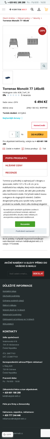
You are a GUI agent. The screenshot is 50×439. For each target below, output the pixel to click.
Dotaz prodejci (31, 148)
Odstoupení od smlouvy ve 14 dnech (18, 319)
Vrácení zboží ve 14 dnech (14, 310)
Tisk (44, 148)
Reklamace (8, 324)
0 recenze (26, 95)
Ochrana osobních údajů (13, 300)
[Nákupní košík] (46, 9)
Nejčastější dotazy (11, 118)
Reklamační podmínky (12, 314)
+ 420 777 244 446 (12, 415)
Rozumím (25, 224)
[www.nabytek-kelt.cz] (18, 9)
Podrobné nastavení (25, 231)
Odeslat (38, 273)
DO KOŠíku (37, 134)
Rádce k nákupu (9, 305)
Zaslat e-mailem (13, 148)
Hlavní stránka (9, 18)
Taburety (36, 18)
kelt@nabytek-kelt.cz (11, 396)
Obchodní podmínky (11, 296)
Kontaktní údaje (9, 291)
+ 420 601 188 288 (16, 2)
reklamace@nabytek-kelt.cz (14, 418)
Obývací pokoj (23, 18)
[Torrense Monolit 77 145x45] (25, 47)
